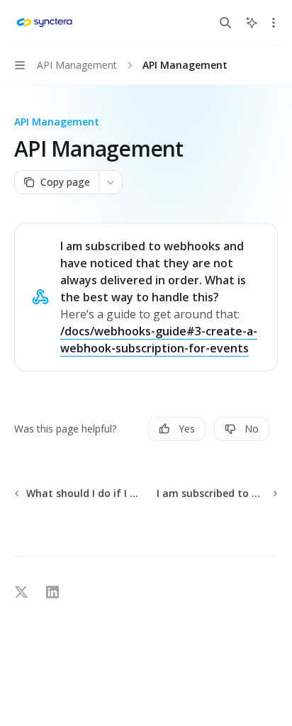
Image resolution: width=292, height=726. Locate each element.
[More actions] (273, 23)
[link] (146, 297)
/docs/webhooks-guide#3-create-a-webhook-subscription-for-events (158, 339)
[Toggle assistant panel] (251, 22)
